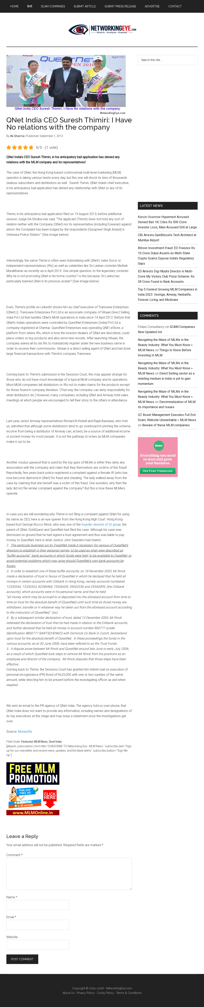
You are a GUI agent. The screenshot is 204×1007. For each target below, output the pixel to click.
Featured (27, 741)
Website (12, 937)
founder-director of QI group (101, 524)
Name (11, 897)
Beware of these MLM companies (166, 425)
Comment (14, 855)
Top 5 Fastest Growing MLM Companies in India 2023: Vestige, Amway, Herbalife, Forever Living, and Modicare (167, 294)
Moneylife (25, 731)
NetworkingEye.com (119, 988)
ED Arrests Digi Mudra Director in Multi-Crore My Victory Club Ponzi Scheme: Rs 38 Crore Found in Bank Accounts (166, 276)
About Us (69, 992)
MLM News (102, 30)
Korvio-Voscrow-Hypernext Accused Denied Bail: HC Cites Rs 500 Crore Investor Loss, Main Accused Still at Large (167, 222)
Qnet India (55, 741)
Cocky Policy (105, 992)
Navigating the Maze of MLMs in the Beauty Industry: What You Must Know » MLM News (165, 345)
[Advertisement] (168, 132)
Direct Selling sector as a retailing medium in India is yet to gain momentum (166, 379)
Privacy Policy (86, 992)
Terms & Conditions (129, 992)
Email (11, 917)
